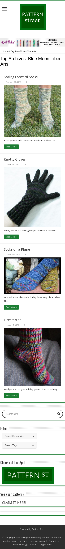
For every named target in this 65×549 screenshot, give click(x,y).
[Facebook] (29, 533)
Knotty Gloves (15, 159)
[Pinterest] (35, 533)
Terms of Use (35, 544)
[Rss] (26, 533)
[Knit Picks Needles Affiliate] (32, 42)
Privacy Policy (19, 544)
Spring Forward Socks (21, 77)
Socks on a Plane (17, 249)
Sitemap (48, 544)
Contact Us (54, 541)
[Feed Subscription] (64, 69)
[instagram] (39, 533)
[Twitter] (32, 533)
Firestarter (12, 320)
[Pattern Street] (33, 15)
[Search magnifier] (58, 413)
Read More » (11, 147)
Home (5, 51)
